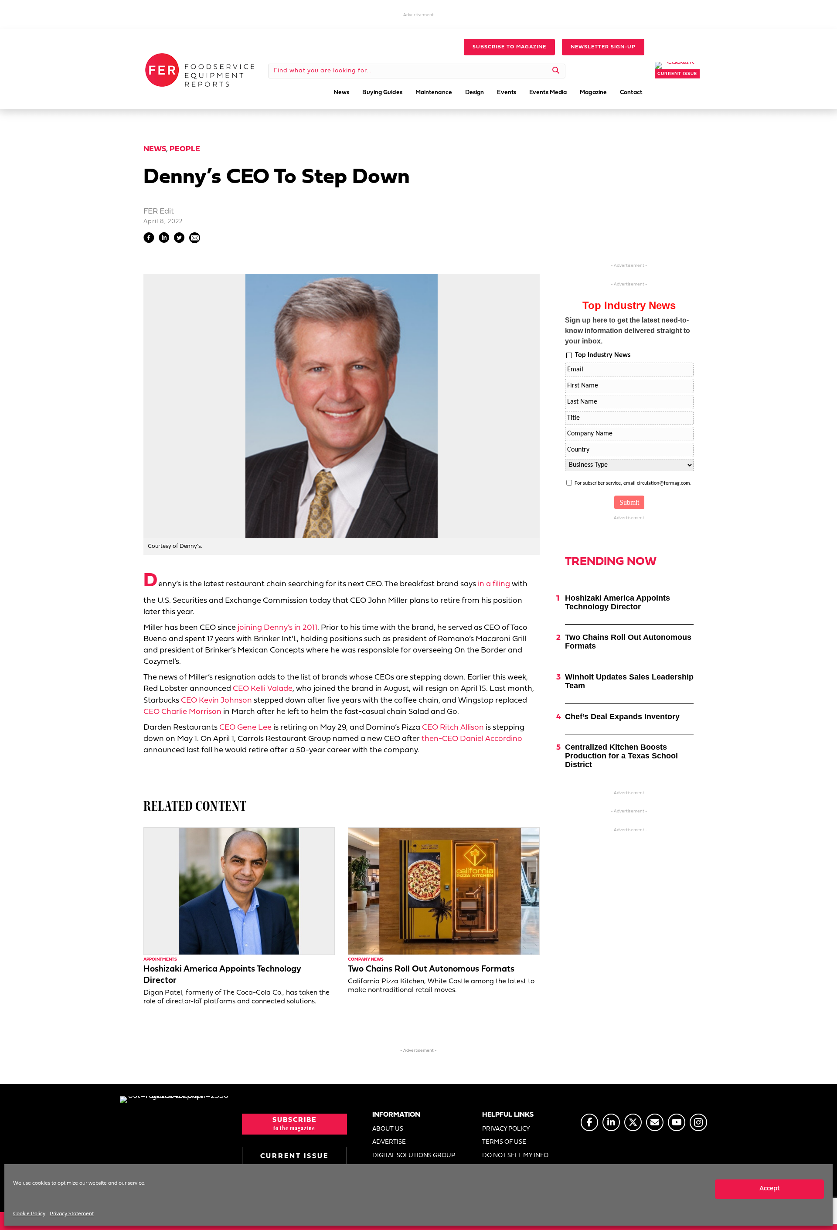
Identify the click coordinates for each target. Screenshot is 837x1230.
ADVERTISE (389, 1142)
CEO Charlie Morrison (182, 712)
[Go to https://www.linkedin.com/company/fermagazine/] (611, 1122)
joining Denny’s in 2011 (277, 628)
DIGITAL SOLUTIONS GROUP (413, 1155)
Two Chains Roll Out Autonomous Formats (431, 969)
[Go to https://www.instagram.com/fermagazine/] (698, 1122)
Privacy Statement (72, 1213)
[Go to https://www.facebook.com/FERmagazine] (589, 1122)
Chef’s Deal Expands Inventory (622, 716)
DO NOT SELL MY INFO (515, 1155)
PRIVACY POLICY (506, 1129)
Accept (769, 1189)
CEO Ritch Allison (453, 728)
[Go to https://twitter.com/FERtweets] (633, 1122)
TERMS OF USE (504, 1142)
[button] (509, 47)
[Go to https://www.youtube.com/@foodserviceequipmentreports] (676, 1122)
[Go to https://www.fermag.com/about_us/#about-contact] (654, 1122)
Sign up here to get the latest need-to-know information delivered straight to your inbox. (627, 330)
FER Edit (158, 211)
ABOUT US (387, 1129)
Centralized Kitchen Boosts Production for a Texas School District (621, 756)
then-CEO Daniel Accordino (472, 739)
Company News (366, 959)
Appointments (160, 959)
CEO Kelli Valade (263, 689)
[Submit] (556, 71)
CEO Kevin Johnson (216, 701)
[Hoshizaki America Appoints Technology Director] (239, 891)
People (185, 149)
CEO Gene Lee (245, 728)
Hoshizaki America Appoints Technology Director (617, 602)
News (154, 149)
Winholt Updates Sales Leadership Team (629, 681)
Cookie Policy (29, 1213)
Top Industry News (602, 355)
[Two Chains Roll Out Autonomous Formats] (443, 891)
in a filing (494, 584)
